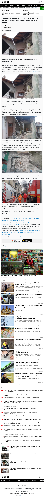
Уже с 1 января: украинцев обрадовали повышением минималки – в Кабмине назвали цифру (31, 13)
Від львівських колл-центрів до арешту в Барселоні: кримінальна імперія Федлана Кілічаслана (23, 416)
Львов (6, 246)
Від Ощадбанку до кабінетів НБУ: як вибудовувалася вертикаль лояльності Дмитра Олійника (23, 437)
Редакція (26, 493)
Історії (36, 5)
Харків (42, 5)
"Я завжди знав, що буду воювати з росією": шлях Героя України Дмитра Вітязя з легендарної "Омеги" (22, 426)
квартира (28, 246)
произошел (11, 64)
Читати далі (22, 384)
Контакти (31, 493)
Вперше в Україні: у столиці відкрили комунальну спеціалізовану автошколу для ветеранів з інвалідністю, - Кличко (22, 422)
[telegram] (35, 2)
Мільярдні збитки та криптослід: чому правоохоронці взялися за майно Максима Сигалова (22, 430)
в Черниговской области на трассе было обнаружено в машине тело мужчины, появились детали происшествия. (21, 232)
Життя (30, 5)
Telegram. (23, 237)
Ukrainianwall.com (24, 495)
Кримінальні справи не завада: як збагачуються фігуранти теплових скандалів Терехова (22, 441)
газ (14, 246)
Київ (17, 5)
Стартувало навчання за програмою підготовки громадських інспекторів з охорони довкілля (23, 394)
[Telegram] (5, 25)
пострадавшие (20, 246)
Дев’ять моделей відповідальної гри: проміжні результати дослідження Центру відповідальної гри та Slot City (22, 405)
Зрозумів (42, 8)
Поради (23, 5)
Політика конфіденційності (16, 493)
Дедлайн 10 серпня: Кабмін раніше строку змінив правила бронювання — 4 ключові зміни (11, 13)
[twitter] (37, 2)
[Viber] (7, 25)
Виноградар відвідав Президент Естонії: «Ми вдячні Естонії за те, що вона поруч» (22, 419)
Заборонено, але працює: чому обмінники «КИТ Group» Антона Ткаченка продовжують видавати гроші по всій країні (20, 433)
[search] (42, 2)
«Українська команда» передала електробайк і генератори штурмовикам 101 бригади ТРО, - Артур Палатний (23, 391)
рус (5, 5)
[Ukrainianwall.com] (6, 2)
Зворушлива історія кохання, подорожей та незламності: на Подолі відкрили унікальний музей (21, 398)
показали (35, 71)
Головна (11, 5)
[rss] (39, 2)
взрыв (11, 246)
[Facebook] (3, 25)
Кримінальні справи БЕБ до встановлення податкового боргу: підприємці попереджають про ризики (20, 413)
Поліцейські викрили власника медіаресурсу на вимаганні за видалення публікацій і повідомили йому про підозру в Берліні (23, 402)
